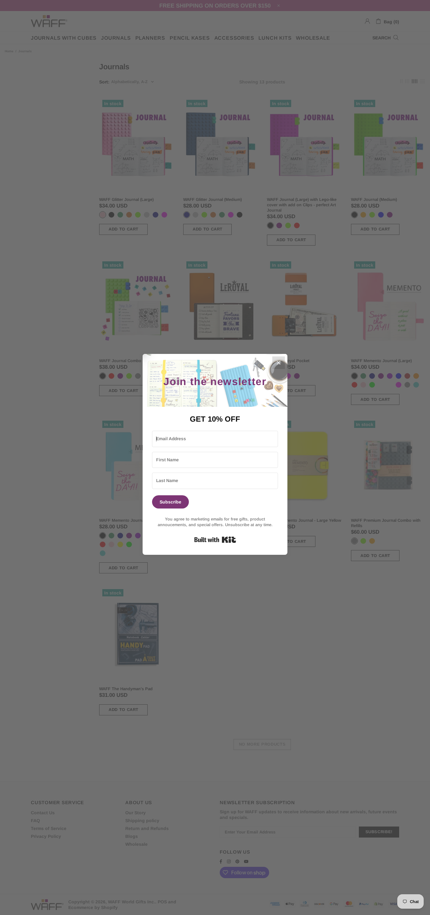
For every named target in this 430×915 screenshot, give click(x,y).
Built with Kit (215, 539)
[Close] (278, 362)
